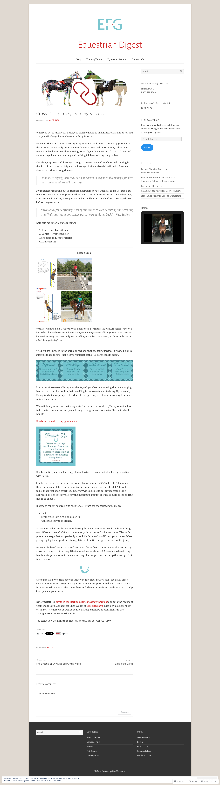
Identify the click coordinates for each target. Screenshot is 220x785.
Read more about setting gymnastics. (56, 421)
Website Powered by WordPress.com (109, 771)
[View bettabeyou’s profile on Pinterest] (151, 108)
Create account (143, 737)
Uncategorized (93, 755)
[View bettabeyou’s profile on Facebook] (142, 108)
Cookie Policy (56, 781)
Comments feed (144, 751)
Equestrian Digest (110, 45)
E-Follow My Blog (150, 119)
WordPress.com (144, 755)
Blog (78, 59)
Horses (50, 647)
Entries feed (142, 746)
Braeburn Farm (95, 605)
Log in (140, 742)
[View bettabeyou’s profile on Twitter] (145, 108)
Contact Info (138, 59)
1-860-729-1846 (148, 92)
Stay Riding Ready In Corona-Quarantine (161, 196)
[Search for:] (162, 71)
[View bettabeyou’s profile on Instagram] (148, 108)
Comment (124, 712)
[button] (156, 234)
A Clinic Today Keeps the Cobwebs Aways (161, 191)
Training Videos (94, 59)
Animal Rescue (93, 737)
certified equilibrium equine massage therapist (82, 602)
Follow (147, 147)
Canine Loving (93, 742)
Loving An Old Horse (151, 186)
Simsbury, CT (147, 89)
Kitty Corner (92, 751)
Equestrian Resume (116, 59)
